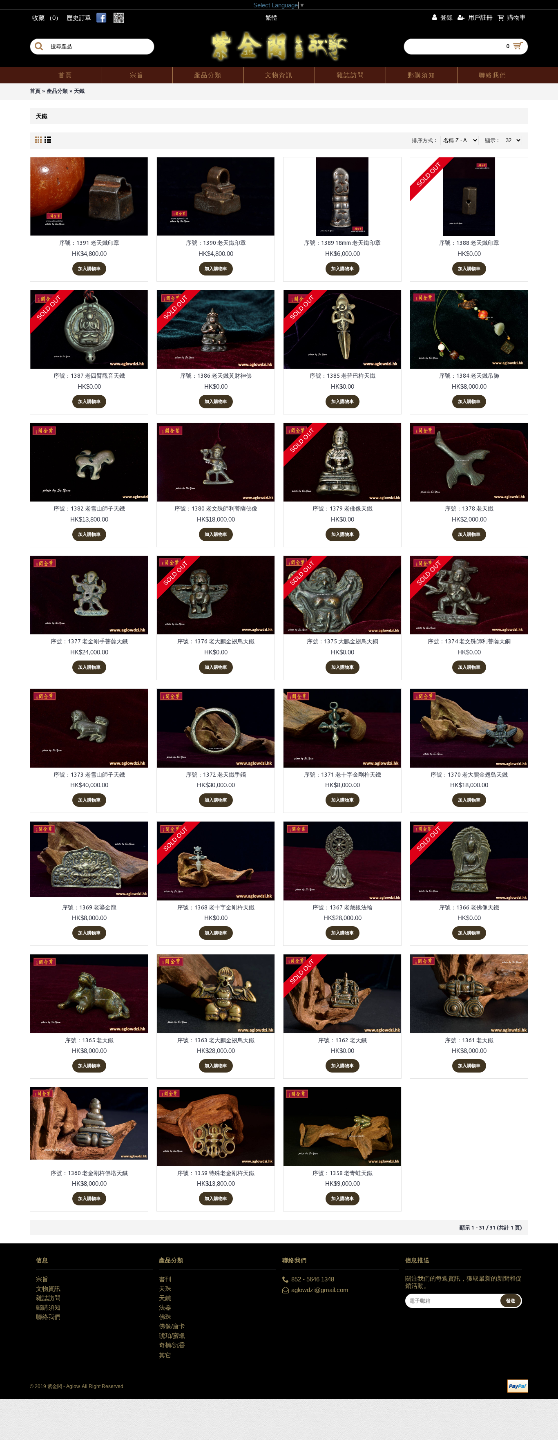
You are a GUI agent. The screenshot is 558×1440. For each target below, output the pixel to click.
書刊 (165, 1279)
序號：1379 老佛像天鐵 (342, 508)
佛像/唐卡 (172, 1326)
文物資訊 (48, 1288)
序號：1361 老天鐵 (469, 1040)
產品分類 (57, 91)
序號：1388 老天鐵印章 (469, 243)
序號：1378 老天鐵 (469, 508)
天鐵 (79, 91)
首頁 (35, 91)
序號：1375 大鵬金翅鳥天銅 (342, 641)
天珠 (165, 1288)
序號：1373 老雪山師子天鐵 (89, 774)
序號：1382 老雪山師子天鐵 (89, 508)
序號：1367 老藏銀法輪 (342, 907)
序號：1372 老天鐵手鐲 (216, 774)
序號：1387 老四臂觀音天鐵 (89, 375)
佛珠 (165, 1316)
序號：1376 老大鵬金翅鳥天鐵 (215, 641)
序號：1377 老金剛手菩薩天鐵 (89, 641)
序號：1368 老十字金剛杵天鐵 (215, 907)
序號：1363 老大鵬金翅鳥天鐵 (215, 1040)
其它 (165, 1355)
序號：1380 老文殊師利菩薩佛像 (215, 508)
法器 (165, 1307)
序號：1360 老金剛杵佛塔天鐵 (89, 1173)
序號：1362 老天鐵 (342, 1040)
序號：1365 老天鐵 (89, 1040)
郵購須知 (48, 1307)
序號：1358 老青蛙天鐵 (342, 1173)
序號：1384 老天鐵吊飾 (469, 375)
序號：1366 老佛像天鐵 (469, 907)
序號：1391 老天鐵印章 (89, 243)
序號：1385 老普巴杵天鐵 (342, 375)
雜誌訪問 (48, 1297)
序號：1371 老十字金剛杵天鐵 (342, 774)
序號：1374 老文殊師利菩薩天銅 (469, 641)
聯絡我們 (48, 1316)
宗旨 (42, 1279)
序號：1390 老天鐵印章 (216, 243)
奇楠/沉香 (172, 1344)
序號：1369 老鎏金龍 (89, 907)
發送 (510, 1300)
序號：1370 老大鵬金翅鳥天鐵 (469, 774)
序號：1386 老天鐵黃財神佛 (216, 375)
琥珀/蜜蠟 (172, 1335)
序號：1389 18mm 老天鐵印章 (342, 243)
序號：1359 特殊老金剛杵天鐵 (215, 1173)
